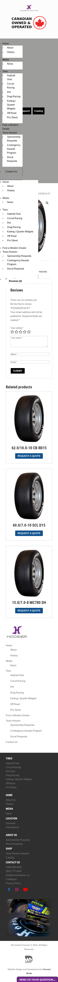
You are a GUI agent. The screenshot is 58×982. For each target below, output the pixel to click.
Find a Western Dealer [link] (14, 248)
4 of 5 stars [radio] (24, 332)
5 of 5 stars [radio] (29, 332)
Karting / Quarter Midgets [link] (11, 105)
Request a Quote (29, 456)
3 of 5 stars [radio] (20, 332)
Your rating (16, 328)
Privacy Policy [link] (13, 883)
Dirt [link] (9, 92)
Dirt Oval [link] (10, 771)
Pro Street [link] (12, 117)
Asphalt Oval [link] (14, 214)
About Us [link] (11, 800)
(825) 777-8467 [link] (14, 871)
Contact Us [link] (11, 171)
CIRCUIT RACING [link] (38, 272)
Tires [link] (5, 71)
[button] (47, 203)
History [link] (10, 52)
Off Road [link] (11, 113)
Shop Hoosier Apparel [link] (17, 853)
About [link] (10, 47)
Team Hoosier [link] (9, 132)
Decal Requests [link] (15, 268)
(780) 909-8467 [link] (14, 867)
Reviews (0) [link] (15, 281)
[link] (29, 10)
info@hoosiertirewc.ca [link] (17, 875)
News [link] (10, 64)
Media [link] (5, 59)
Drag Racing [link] (13, 96)
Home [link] (5, 43)
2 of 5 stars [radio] (16, 332)
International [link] (12, 827)
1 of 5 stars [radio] (12, 332)
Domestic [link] (11, 823)
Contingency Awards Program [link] (13, 149)
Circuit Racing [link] (14, 218)
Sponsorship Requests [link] (19, 256)
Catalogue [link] (11, 879)
